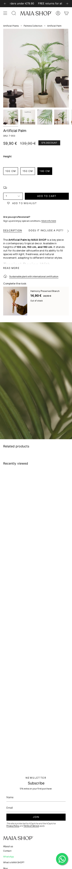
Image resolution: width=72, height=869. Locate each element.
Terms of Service (31, 825)
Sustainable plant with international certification (33, 276)
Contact (7, 850)
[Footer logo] (18, 838)
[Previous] (5, 3)
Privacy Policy (12, 825)
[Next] (67, 3)
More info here (48, 220)
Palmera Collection (33, 25)
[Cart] (66, 13)
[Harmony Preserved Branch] (15, 301)
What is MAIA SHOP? (13, 862)
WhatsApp (8, 856)
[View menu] (5, 13)
